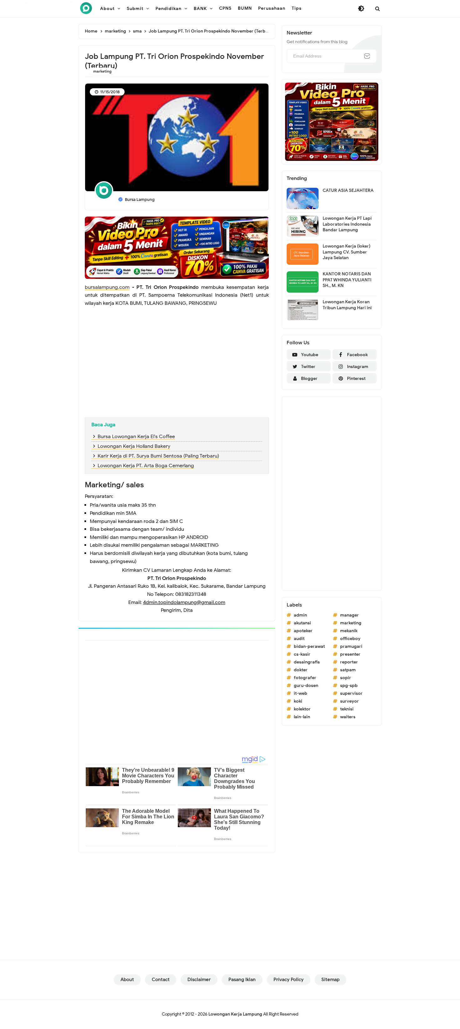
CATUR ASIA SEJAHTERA (348, 190)
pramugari (351, 646)
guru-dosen (306, 685)
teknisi (347, 709)
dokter (301, 670)
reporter (349, 662)
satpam (348, 670)
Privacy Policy (288, 979)
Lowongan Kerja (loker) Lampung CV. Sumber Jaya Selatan (347, 251)
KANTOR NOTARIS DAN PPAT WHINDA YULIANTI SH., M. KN (347, 279)
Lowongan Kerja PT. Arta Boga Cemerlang (146, 466)
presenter (350, 654)
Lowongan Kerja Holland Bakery (134, 446)
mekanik (348, 630)
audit (299, 638)
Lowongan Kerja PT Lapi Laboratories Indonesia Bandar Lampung (347, 224)
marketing (102, 71)
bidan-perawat (309, 646)
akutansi (302, 623)
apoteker (303, 630)
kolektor (302, 709)
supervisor (351, 693)
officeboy (350, 638)
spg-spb (349, 685)
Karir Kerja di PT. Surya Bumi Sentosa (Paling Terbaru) (158, 456)
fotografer (305, 677)
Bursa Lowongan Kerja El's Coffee (136, 436)
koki (298, 701)
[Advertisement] (177, 367)
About (127, 979)
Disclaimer (199, 979)
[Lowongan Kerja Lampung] (86, 8)
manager (349, 615)
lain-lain (302, 716)
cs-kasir (302, 654)
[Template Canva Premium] (177, 247)
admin (300, 615)
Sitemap (330, 979)
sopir (345, 677)
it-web (300, 693)
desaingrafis (307, 662)
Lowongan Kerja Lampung (235, 1014)
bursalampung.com (107, 287)
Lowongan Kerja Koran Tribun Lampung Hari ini (347, 304)
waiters (347, 716)
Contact (161, 979)
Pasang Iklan (242, 979)
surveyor (349, 701)
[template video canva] (331, 121)
